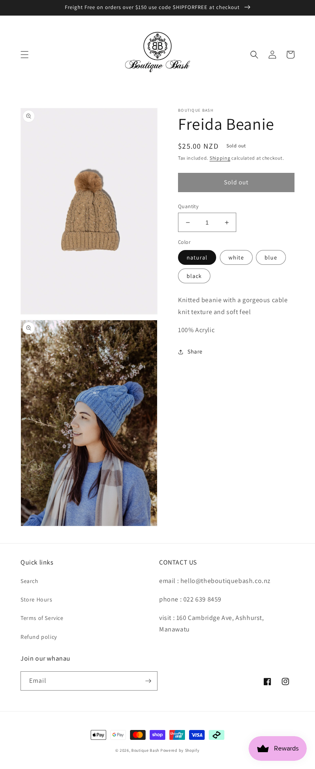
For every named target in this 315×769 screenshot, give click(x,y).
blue (271, 257)
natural (197, 257)
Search (30, 581)
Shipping (220, 158)
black (194, 276)
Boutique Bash (145, 750)
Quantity (188, 206)
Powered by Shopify (180, 750)
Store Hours (36, 599)
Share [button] (195, 351)
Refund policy (39, 636)
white (236, 257)
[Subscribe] (148, 681)
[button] (25, 55)
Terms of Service (42, 618)
